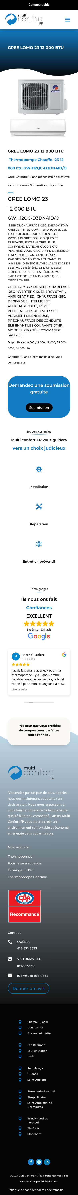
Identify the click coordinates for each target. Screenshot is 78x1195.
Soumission (39, 407)
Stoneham (34, 1134)
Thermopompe (20, 856)
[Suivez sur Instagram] (39, 1162)
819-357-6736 (26, 966)
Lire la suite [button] (19, 689)
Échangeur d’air (21, 870)
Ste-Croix (33, 1128)
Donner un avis (29, 988)
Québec (32, 1073)
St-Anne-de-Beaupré (41, 1091)
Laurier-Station (37, 1050)
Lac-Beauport (36, 1045)
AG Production (49, 1181)
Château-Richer (37, 1021)
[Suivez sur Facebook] (31, 1162)
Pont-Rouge (35, 1068)
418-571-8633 (27, 948)
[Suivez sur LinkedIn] (47, 1162)
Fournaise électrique (24, 863)
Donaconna (35, 1027)
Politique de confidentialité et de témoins (35, 1190)
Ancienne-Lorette (39, 1033)
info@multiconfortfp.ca (32, 976)
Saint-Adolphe (37, 1079)
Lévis (30, 1056)
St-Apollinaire (36, 1097)
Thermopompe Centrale (27, 877)
